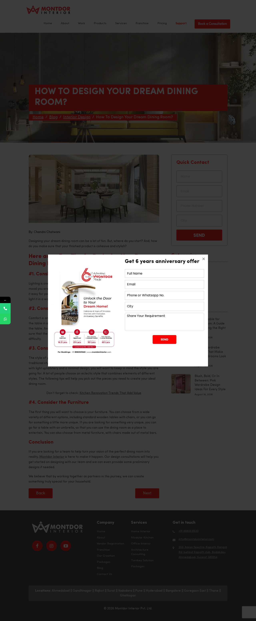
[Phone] (5, 308)
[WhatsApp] (5, 319)
